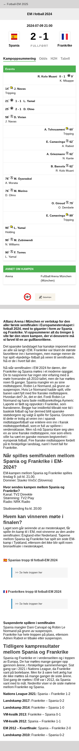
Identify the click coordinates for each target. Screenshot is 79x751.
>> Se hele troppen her (28, 572)
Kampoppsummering (19, 58)
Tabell (65, 58)
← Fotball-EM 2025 (15, 4)
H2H (54, 58)
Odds (43, 58)
